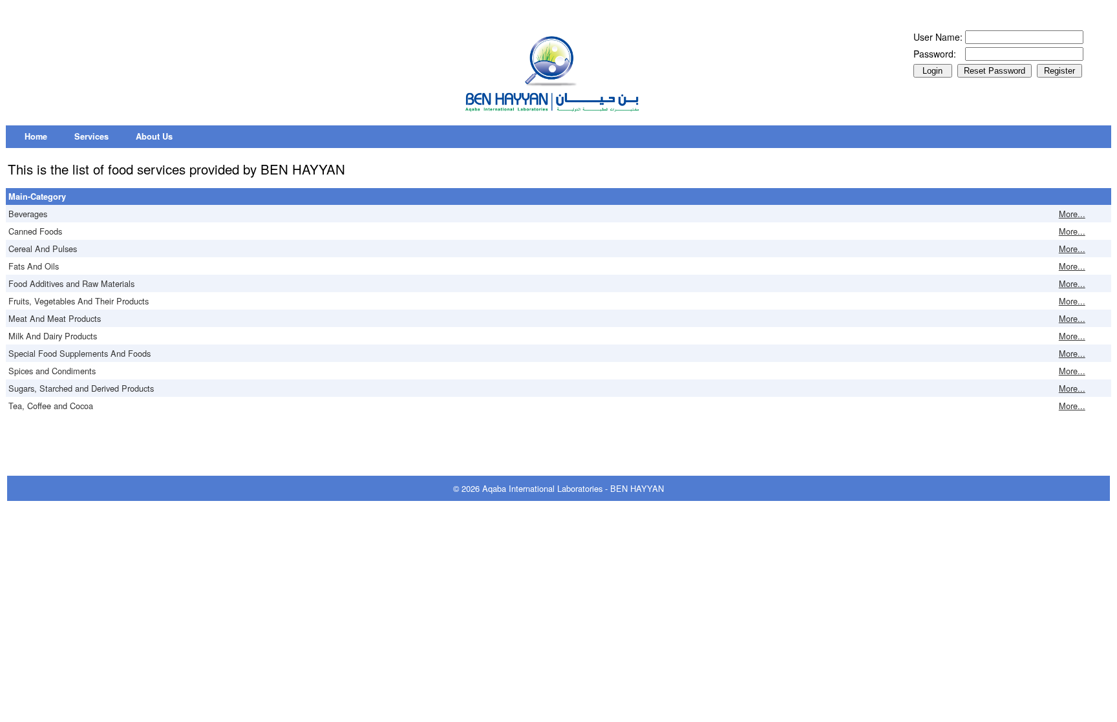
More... (1072, 213)
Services (91, 136)
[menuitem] (36, 136)
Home (36, 136)
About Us (154, 136)
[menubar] (98, 136)
